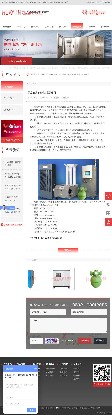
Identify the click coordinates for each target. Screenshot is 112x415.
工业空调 (105, 68)
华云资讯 (53, 75)
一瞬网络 (108, 413)
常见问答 (8, 110)
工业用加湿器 (53, 68)
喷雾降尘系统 (95, 68)
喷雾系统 (63, 68)
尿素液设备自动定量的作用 (78, 75)
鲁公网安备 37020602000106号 (69, 408)
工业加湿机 (41, 68)
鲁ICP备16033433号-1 (47, 408)
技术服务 (50, 364)
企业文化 (77, 372)
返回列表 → (68, 250)
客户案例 (37, 364)
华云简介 (77, 369)
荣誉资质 (77, 376)
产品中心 (98, 3)
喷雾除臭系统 (82, 68)
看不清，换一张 (67, 341)
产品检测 (49, 372)
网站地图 (107, 3)
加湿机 (32, 68)
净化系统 (72, 68)
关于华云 (90, 3)
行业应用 (21, 364)
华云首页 (44, 75)
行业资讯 (8, 98)
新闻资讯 (8, 86)
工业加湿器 (24, 68)
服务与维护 (50, 369)
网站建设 (100, 413)
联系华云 (77, 379)
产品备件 (49, 376)
